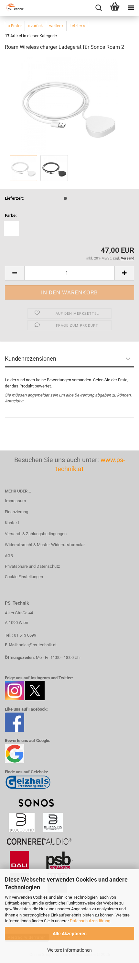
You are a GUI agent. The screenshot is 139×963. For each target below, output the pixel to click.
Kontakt (12, 522)
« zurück (35, 25)
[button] (14, 273)
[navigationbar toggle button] (131, 8)
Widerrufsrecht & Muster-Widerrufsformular (45, 544)
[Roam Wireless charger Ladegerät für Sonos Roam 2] (69, 104)
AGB (9, 555)
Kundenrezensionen (30, 358)
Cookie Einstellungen (24, 576)
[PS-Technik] (13, 8)
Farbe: (11, 215)
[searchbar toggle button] (99, 8)
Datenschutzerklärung (90, 920)
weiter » (56, 25)
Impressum (15, 500)
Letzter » (77, 25)
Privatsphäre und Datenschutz (32, 566)
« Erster (15, 25)
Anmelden (14, 400)
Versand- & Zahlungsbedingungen (36, 533)
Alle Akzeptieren (70, 933)
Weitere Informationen (69, 950)
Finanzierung (16, 511)
